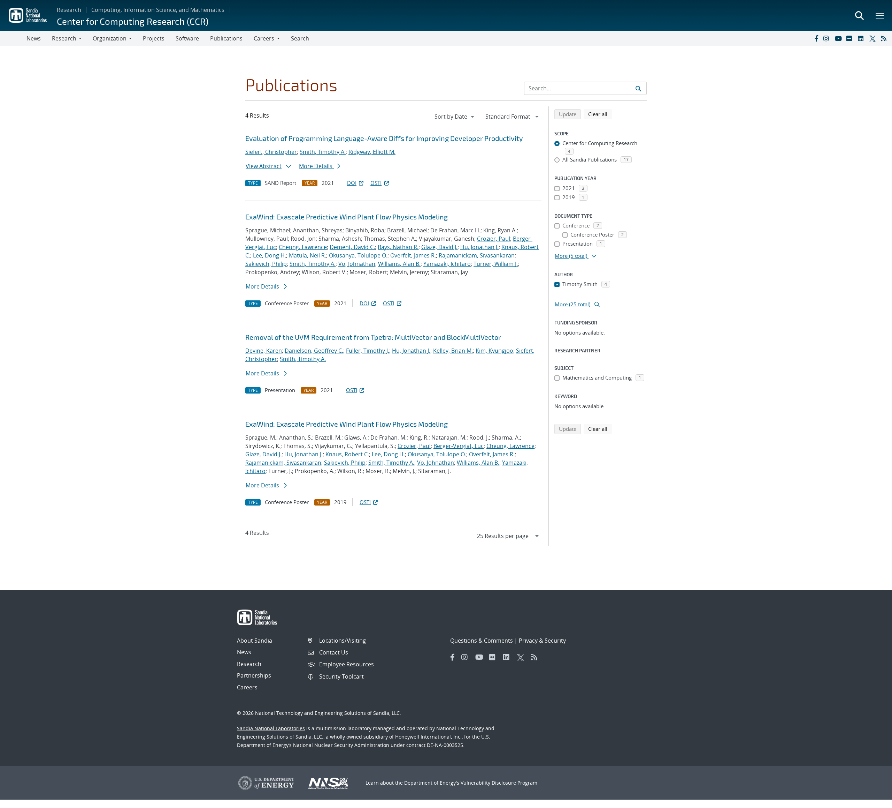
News (33, 38)
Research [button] (64, 38)
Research (69, 10)
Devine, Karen (263, 350)
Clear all (600, 114)
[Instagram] (827, 38)
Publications (226, 38)
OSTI (376, 182)
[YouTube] (839, 38)
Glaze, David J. (439, 247)
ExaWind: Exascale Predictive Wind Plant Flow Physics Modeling (346, 216)
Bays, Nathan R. (398, 247)
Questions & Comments (481, 640)
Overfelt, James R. (413, 255)
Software (187, 38)
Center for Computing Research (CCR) (132, 21)
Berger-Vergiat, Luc (458, 446)
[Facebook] (816, 38)
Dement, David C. (352, 247)
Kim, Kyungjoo (494, 350)
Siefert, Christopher (271, 152)
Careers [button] (264, 38)
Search (300, 38)
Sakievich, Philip (266, 264)
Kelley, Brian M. (453, 350)
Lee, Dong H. (269, 255)
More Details (316, 166)
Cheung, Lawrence (303, 247)
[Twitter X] (873, 38)
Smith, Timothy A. (323, 152)
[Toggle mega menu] (880, 15)
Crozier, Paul (493, 238)
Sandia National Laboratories (271, 728)
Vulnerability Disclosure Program (499, 782)
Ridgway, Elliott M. (371, 152)
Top (871, 800)
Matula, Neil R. (307, 255)
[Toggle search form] (859, 15)
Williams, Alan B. (399, 264)
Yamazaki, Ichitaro (447, 264)
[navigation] (455, 117)
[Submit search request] (638, 88)
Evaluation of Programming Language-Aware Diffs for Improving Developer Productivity (384, 138)
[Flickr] (850, 38)
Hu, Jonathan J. (479, 247)
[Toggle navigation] (13, 38)
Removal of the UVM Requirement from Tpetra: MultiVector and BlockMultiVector (373, 337)
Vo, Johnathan (356, 264)
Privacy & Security (542, 640)
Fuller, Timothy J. (367, 350)
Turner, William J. (496, 264)
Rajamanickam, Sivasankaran (477, 255)
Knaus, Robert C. (347, 454)
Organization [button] (109, 38)
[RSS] (885, 38)
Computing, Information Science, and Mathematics (157, 10)
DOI (351, 182)
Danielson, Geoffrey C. (314, 350)
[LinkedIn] (862, 38)
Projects (153, 38)
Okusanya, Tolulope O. (358, 255)
